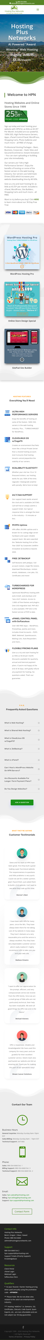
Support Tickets (10, 1256)
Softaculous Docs (11, 1277)
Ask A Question (22, 802)
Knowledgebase (10, 1259)
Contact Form (22, 1211)
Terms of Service (15, 1337)
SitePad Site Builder (22, 367)
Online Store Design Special (22, 320)
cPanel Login (9, 1271)
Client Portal (9, 1269)
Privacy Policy (29, 1337)
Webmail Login (10, 1274)
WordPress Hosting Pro (22, 273)
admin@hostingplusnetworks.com (17, 1241)
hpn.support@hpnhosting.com (16, 1253)
